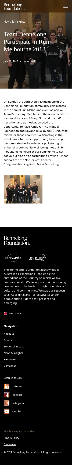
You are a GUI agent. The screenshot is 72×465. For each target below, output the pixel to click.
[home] (14, 6)
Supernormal (21, 431)
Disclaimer (10, 444)
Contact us (10, 365)
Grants (8, 340)
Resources (10, 359)
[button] (64, 6)
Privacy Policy (11, 437)
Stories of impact (14, 346)
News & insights (13, 353)
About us (9, 333)
